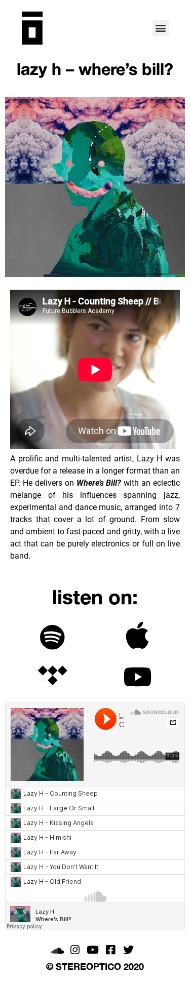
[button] (161, 28)
